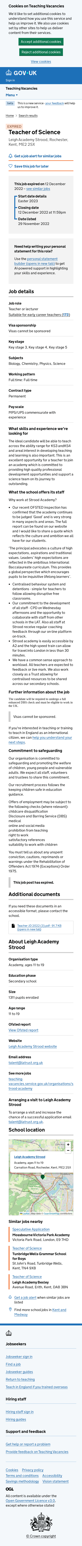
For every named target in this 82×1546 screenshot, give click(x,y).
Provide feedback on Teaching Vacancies (37, 1452)
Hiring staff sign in (20, 1412)
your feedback (54, 103)
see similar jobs (38, 188)
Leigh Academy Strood (29, 1157)
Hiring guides (16, 1419)
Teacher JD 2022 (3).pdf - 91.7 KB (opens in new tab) (39, 927)
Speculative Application (31, 1229)
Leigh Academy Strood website (33, 1046)
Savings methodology (22, 1481)
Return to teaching (20, 1379)
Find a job (13, 1364)
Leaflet (25, 1213)
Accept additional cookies (41, 41)
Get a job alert (25, 1297)
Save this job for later (31, 166)
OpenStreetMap (51, 1213)
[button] (43, 1177)
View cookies (41, 61)
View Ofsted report (23, 1030)
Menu (10, 95)
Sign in (10, 80)
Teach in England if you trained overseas (37, 1387)
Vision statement (56, 1481)
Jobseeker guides (19, 1372)
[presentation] (41, 1177)
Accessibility (52, 1475)
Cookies (12, 1470)
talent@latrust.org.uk (26, 1062)
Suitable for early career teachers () (39, 314)
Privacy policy (32, 1470)
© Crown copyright (41, 1536)
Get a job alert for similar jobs (37, 156)
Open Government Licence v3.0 (30, 1500)
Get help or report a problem (28, 1444)
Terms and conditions (22, 1475)
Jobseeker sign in (19, 1356)
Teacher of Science (27, 1248)
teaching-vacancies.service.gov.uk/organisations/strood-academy (41, 1084)
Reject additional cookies (41, 52)
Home (10, 115)
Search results (28, 115)
